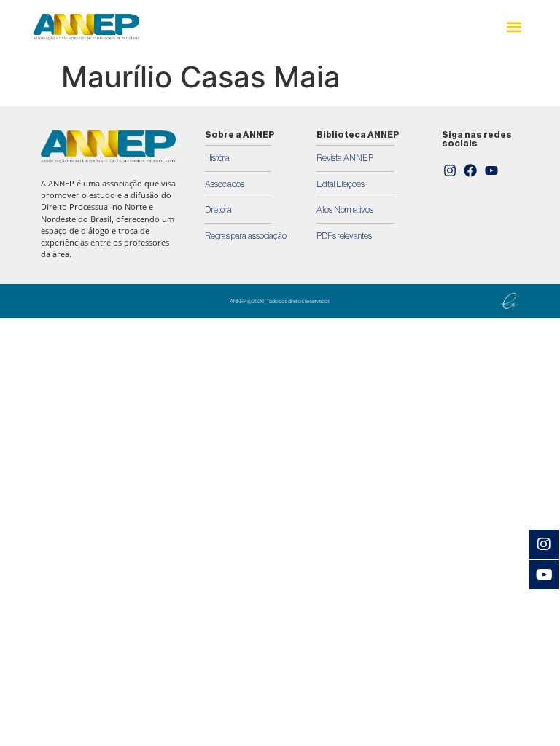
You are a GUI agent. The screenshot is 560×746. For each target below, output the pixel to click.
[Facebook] (471, 171)
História (217, 158)
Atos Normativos (344, 209)
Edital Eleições (340, 184)
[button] (514, 27)
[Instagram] (450, 171)
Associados (224, 184)
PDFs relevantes (344, 236)
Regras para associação (246, 236)
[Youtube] (491, 171)
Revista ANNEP (344, 158)
